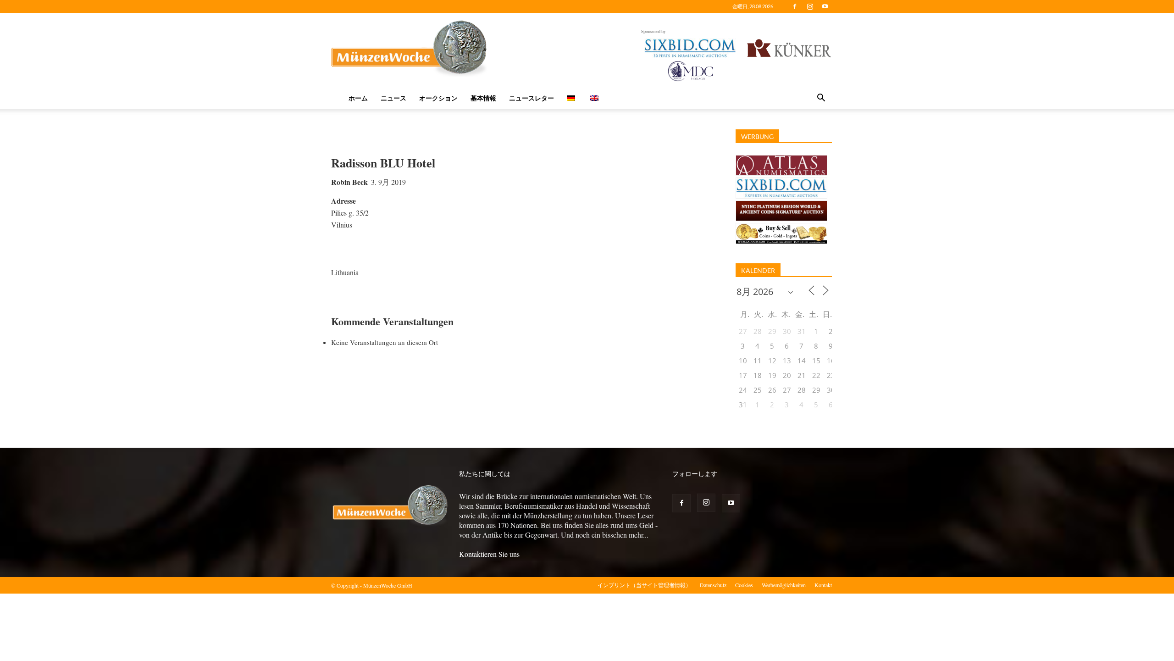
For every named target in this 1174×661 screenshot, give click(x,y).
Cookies (744, 585)
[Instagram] (810, 6)
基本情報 (483, 98)
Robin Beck (349, 182)
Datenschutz (713, 585)
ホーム (358, 98)
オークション (438, 98)
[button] (821, 99)
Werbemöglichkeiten (784, 585)
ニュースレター (531, 98)
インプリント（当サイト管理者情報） (644, 585)
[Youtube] (825, 6)
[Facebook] (795, 6)
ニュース (393, 98)
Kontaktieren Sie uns (489, 554)
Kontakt (823, 585)
